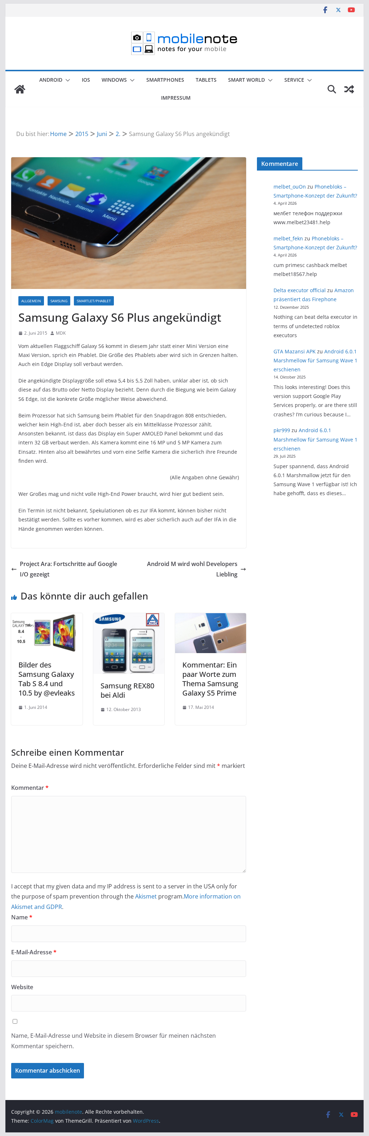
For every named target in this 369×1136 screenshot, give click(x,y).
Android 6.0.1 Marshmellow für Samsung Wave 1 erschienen (315, 360)
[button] (66, 80)
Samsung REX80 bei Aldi (127, 690)
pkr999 (282, 430)
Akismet (146, 896)
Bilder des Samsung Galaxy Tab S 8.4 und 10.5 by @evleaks (46, 679)
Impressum (176, 97)
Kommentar (30, 788)
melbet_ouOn (290, 186)
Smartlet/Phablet (94, 300)
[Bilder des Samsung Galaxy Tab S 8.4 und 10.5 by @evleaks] (46, 618)
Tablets (206, 79)
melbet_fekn (288, 238)
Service (294, 79)
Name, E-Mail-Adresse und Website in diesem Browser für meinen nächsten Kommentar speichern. (113, 1041)
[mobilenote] (19, 89)
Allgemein (31, 300)
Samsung (58, 300)
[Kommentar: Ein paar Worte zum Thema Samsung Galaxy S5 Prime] (210, 618)
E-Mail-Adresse (34, 952)
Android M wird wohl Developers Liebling (192, 569)
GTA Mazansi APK (295, 351)
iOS (86, 79)
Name (21, 917)
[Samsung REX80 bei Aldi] (128, 618)
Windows (114, 79)
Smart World (246, 79)
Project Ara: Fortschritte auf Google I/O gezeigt (68, 569)
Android (50, 79)
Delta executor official (300, 290)
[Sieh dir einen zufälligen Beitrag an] (349, 89)
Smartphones (165, 79)
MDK (61, 333)
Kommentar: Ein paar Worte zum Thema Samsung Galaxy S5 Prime (210, 679)
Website (22, 987)
